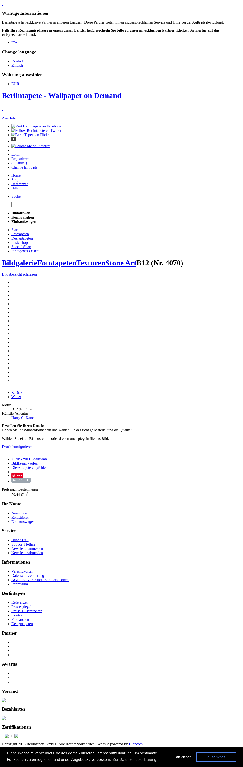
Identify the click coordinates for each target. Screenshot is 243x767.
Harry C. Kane (22, 418)
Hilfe (15, 188)
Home (16, 175)
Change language (24, 167)
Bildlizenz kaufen (24, 463)
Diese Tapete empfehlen (29, 468)
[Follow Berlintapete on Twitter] (36, 130)
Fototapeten (56, 263)
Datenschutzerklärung (27, 576)
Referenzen (19, 184)
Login (15, 154)
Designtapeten (22, 624)
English (17, 65)
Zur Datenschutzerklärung (134, 760)
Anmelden (19, 513)
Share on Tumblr (21, 480)
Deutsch (17, 61)
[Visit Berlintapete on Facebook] (36, 126)
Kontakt (17, 615)
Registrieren (20, 159)
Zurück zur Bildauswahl (29, 459)
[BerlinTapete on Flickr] (30, 135)
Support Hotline (23, 544)
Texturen (90, 263)
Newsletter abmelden (27, 553)
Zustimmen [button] (216, 757)
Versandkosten (22, 571)
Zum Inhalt (10, 118)
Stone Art (120, 263)
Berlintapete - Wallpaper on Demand (62, 95)
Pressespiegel (21, 607)
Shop (15, 180)
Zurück (16, 393)
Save (19, 475)
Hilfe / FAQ (20, 540)
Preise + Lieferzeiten (26, 611)
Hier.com (136, 744)
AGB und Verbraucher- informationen (40, 580)
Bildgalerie (19, 263)
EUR (15, 84)
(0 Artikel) (19, 163)
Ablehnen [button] (184, 757)
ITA (14, 43)
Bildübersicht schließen (19, 274)
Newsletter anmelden (27, 548)
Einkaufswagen (23, 522)
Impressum (19, 584)
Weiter (16, 397)
